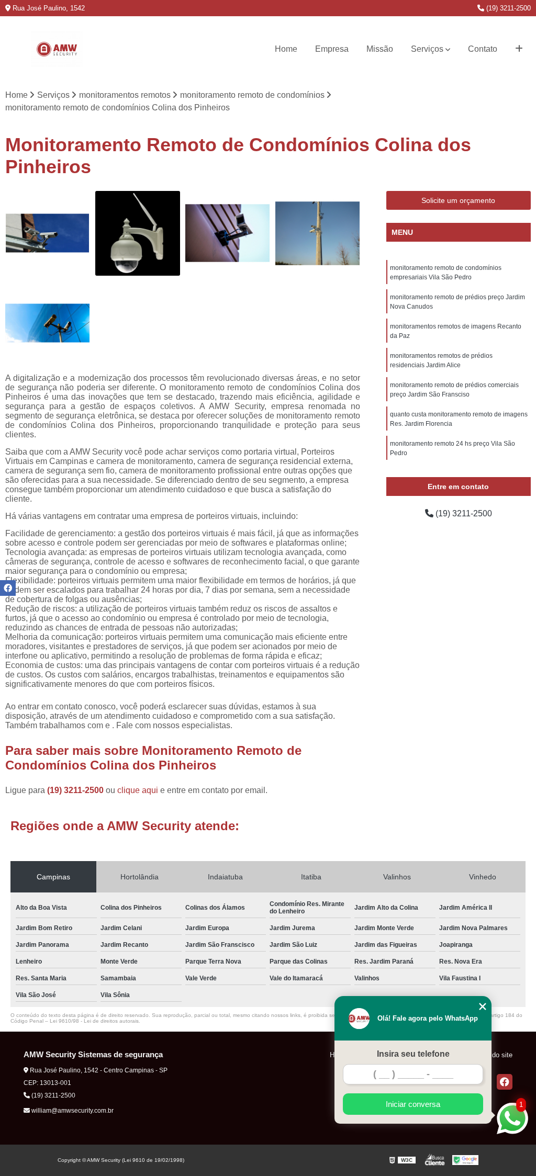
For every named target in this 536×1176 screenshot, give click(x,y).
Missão (379, 48)
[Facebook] (504, 1082)
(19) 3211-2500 (507, 8)
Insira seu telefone (413, 1053)
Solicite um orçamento (458, 200)
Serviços (427, 48)
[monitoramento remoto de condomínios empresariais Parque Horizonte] (227, 233)
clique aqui (137, 790)
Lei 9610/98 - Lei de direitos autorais (94, 1021)
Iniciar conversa (413, 1104)
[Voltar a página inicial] (56, 49)
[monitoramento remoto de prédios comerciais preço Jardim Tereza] (317, 233)
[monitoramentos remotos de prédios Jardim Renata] (47, 233)
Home (286, 48)
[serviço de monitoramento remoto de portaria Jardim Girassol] (137, 233)
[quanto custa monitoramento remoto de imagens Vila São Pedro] (47, 323)
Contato (482, 48)
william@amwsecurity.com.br (72, 1110)
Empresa (332, 48)
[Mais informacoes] (519, 49)
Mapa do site (492, 1055)
